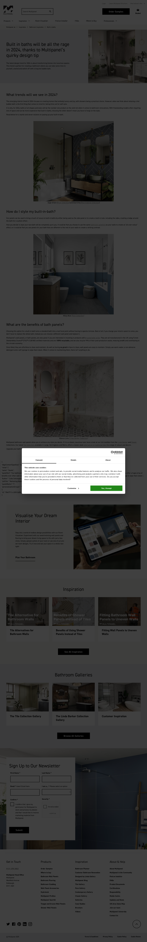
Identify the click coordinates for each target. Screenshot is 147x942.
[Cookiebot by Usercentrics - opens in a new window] (113, 452)
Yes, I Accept (106, 488)
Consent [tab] (39, 460)
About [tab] (107, 460)
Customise (72, 488)
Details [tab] (73, 460)
